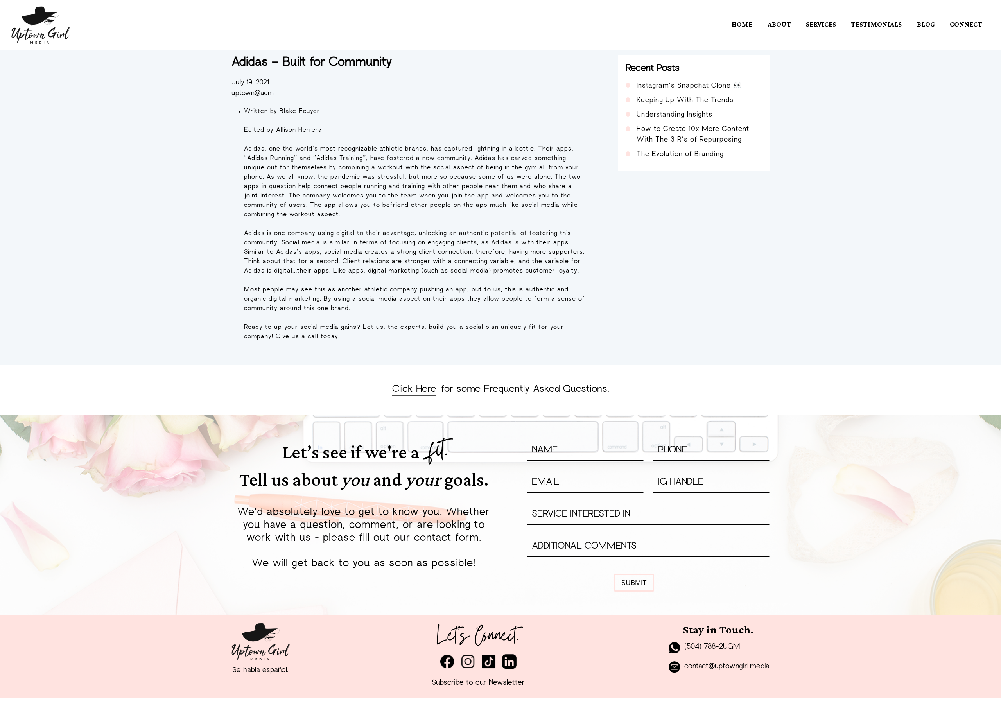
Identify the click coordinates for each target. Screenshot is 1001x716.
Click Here (414, 389)
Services (821, 24)
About (779, 24)
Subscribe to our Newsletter (478, 683)
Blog (926, 24)
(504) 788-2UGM (712, 647)
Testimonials (876, 24)
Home (742, 24)
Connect (966, 24)
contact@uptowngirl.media (727, 666)
